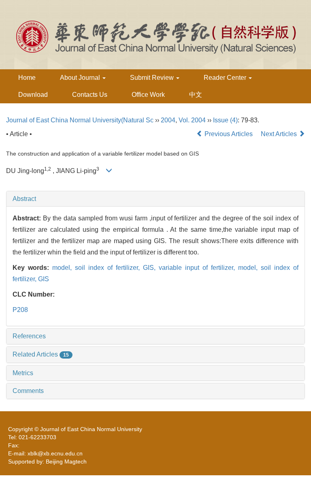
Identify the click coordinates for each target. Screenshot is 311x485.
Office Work (148, 94)
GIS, (151, 267)
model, (63, 267)
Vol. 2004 (192, 120)
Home (27, 77)
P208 (20, 309)
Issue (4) (225, 120)
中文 (195, 94)
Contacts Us (89, 94)
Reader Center (226, 77)
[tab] (155, 199)
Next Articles (279, 133)
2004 (168, 120)
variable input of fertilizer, (198, 267)
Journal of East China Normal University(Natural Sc (79, 120)
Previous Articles (228, 133)
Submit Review (152, 77)
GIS (43, 279)
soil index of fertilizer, (109, 267)
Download (33, 94)
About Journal (81, 77)
